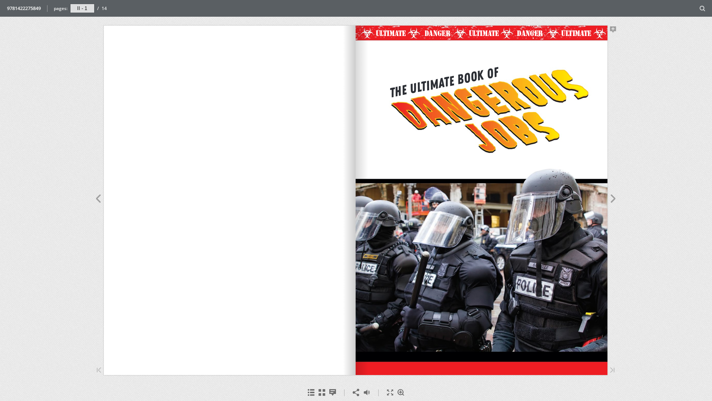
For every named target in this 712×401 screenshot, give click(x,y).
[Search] (702, 8)
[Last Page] (612, 370)
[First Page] (99, 370)
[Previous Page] (98, 200)
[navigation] (82, 8)
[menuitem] (702, 8)
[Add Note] (613, 31)
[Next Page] (613, 200)
